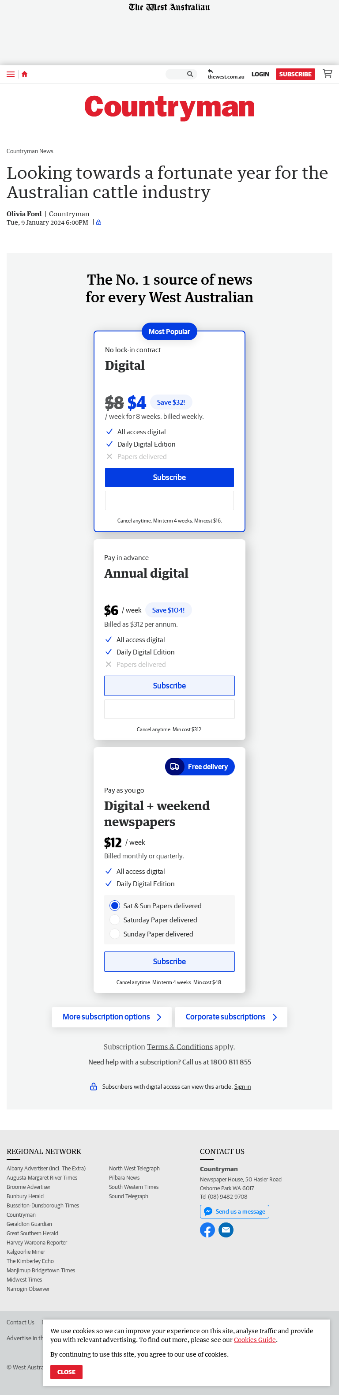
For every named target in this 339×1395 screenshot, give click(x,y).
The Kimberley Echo (30, 1261)
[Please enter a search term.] (190, 74)
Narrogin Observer (28, 1289)
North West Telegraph (134, 1168)
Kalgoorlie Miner (26, 1251)
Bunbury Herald (25, 1196)
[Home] (24, 74)
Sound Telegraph (128, 1196)
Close (66, 1372)
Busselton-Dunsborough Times (43, 1205)
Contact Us (20, 1322)
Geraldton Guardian (29, 1224)
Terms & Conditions (180, 1046)
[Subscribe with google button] (169, 500)
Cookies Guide (255, 1339)
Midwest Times (24, 1279)
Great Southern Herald (32, 1233)
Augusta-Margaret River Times (42, 1177)
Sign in (242, 1086)
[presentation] (114, 905)
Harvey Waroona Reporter (37, 1242)
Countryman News (30, 150)
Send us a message (240, 1211)
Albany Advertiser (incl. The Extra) (46, 1168)
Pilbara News (124, 1177)
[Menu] (11, 74)
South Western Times (133, 1187)
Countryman (21, 1214)
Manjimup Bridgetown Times (41, 1270)
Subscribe (295, 74)
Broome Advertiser (28, 1187)
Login (260, 74)
